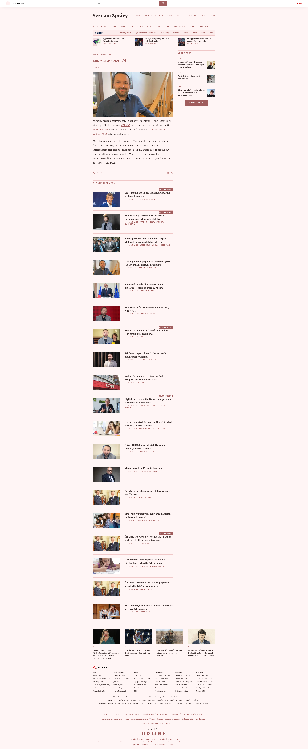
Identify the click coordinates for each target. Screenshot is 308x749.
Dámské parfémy (148, 703)
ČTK (142, 337)
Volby (99, 32)
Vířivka (196, 700)
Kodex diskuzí (187, 719)
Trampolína (142, 700)
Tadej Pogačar (118, 685)
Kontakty (146, 714)
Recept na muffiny (161, 678)
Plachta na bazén (130, 700)
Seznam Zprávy (146, 497)
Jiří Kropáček (110, 44)
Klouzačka (159, 700)
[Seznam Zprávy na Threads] (159, 733)
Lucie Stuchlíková (149, 245)
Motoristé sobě (101, 130)
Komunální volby (99, 691)
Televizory (178, 703)
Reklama (163, 714)
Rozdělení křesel (180, 33)
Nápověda (136, 714)
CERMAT (125, 125)
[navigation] (3, 3)
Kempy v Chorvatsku (182, 675)
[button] (97, 42)
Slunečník (151, 700)
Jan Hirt (116, 682)
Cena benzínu (167, 697)
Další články (196, 103)
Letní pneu (159, 703)
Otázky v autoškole (202, 688)
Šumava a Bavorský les (183, 682)
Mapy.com (129, 697)
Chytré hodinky (189, 703)
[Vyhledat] (163, 3)
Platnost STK (200, 691)
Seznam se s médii (172, 719)
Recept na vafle (160, 688)
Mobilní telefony (121, 703)
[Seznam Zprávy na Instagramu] (154, 733)
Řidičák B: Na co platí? (204, 685)
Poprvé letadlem (181, 678)
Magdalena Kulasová (150, 429)
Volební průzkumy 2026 (101, 678)
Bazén (120, 700)
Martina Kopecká (147, 268)
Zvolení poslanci (199, 33)
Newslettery (200, 719)
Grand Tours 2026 (119, 691)
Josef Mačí (165, 245)
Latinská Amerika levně (183, 688)
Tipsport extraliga (140, 682)
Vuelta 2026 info (119, 675)
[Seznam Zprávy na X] (148, 733)
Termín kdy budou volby (101, 685)
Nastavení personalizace (161, 723)
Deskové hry (169, 703)
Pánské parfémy (202, 703)
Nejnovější (185, 53)
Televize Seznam (156, 719)
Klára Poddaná (148, 360)
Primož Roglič (118, 688)
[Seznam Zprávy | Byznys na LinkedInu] (164, 733)
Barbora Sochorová (148, 520)
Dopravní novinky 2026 (204, 682)
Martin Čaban (148, 291)
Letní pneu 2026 (202, 675)
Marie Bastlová (148, 199)
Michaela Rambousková (152, 566)
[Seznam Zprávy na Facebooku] (143, 733)
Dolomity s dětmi (181, 691)
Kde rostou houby (155, 697)
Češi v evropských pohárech (184, 697)
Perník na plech (160, 691)
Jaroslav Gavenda (148, 471)
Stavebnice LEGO (134, 703)
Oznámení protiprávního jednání (115, 719)
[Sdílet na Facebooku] (168, 173)
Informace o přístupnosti (192, 714)
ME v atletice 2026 (140, 685)
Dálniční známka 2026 (204, 678)
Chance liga (138, 675)
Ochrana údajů (175, 714)
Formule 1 (137, 688)
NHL (135, 691)
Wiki (211, 33)
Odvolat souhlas (142, 723)
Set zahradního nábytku (173, 700)
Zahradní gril (187, 700)
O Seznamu (118, 714)
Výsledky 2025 (124, 33)
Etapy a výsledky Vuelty (122, 678)
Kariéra (128, 714)
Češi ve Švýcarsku (181, 685)
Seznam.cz (300, 3)
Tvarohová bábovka (161, 685)
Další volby (164, 33)
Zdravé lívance (160, 682)
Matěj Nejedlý (147, 222)
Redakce (154, 714)
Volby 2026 (97, 675)
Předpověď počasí (141, 697)
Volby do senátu (98, 688)
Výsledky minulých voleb (145, 33)
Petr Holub (150, 44)
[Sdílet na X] (171, 173)
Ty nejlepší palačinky (162, 675)
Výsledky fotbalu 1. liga (142, 678)
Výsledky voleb (98, 682)
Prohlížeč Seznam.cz (139, 719)
